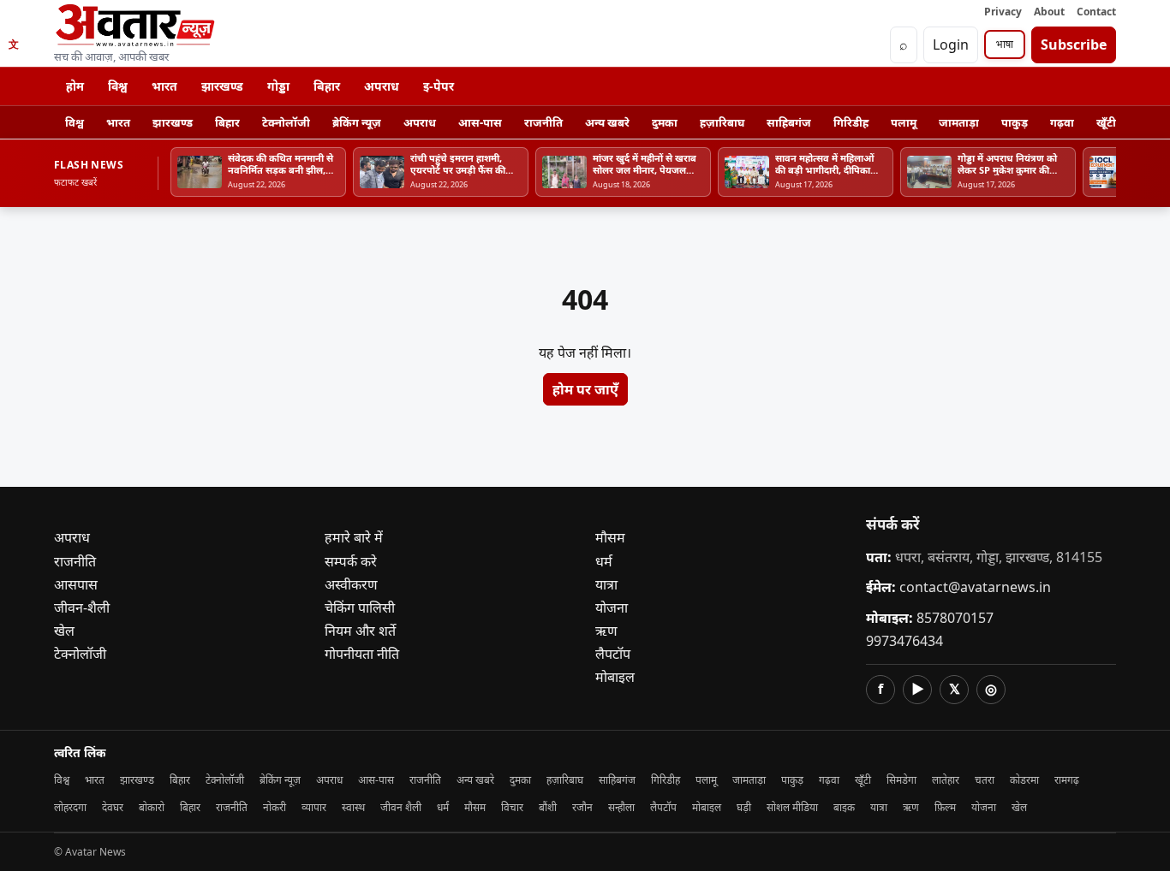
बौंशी (548, 807)
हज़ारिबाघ (722, 122)
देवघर (112, 807)
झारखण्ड (222, 86)
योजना (611, 607)
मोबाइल (615, 676)
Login (951, 44)
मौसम (610, 537)
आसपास (76, 584)
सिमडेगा (901, 780)
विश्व (118, 86)
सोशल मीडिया (792, 807)
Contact (1096, 11)
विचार (512, 807)
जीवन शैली (400, 807)
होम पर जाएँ (585, 389)
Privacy (1003, 11)
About (1049, 11)
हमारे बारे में (354, 537)
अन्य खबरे (607, 122)
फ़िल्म (945, 807)
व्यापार (313, 807)
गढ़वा (1062, 122)
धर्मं (443, 807)
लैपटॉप (612, 653)
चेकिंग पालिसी (360, 607)
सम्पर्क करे (351, 561)
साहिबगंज (789, 122)
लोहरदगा (70, 807)
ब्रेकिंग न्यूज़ (356, 122)
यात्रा (606, 584)
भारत (164, 86)
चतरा (984, 780)
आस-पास (480, 122)
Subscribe (1074, 44)
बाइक (844, 807)
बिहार (326, 86)
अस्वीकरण (351, 584)
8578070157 (955, 617)
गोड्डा (278, 86)
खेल (64, 630)
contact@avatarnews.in (975, 587)
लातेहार (945, 780)
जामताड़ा (959, 122)
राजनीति (543, 122)
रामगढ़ (1066, 780)
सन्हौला (621, 807)
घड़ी (744, 807)
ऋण (606, 630)
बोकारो (151, 807)
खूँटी (1106, 122)
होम (75, 86)
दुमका (665, 122)
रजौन (582, 807)
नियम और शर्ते (360, 630)
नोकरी (274, 807)
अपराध (381, 86)
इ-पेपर (438, 86)
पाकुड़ (1014, 122)
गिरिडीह (851, 122)
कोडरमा (1024, 780)
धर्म (603, 561)
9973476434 (904, 640)
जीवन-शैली (82, 607)
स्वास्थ (353, 807)
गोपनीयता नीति (362, 653)
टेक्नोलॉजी (286, 122)
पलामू (903, 122)
